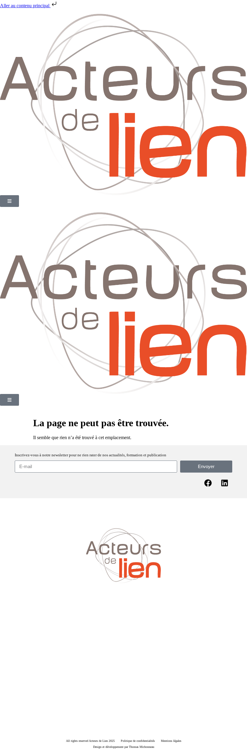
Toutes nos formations (108, 703)
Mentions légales (171, 740)
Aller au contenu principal (25, 5)
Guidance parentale (65, 674)
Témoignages (156, 651)
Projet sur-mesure (142, 703)
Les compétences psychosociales (46, 651)
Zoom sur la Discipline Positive (98, 651)
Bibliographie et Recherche (191, 651)
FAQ (220, 651)
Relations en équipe (181, 674)
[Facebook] (208, 483)
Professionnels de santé (146, 674)
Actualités (134, 651)
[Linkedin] (224, 483)
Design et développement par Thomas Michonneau (123, 746)
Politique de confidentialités (138, 740)
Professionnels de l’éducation (104, 674)
